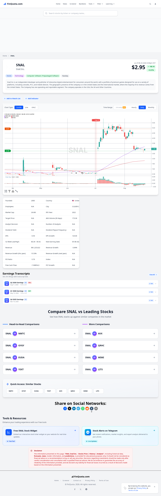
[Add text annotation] (9, 191)
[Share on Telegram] (78, 408)
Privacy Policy (90, 480)
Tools (90, 4)
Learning (109, 4)
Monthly (151, 107)
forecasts (37, 456)
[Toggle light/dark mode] (150, 4)
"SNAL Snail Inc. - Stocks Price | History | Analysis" (84, 454)
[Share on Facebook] (65, 408)
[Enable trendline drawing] (16, 191)
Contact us (77, 480)
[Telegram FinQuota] (86, 489)
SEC (152, 283)
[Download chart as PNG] (13, 191)
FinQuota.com (82, 476)
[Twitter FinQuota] (80, 489)
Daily (142, 107)
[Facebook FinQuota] (75, 489)
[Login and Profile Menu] (155, 4)
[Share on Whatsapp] (83, 408)
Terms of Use (104, 480)
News (65, 4)
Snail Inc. (20, 69)
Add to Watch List (13, 98)
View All (152, 275)
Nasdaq (65, 76)
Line (26, 107)
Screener (73, 4)
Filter (99, 4)
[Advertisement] (80, 35)
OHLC (34, 107)
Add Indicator (33, 98)
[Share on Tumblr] (91, 408)
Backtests (82, 4)
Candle (18, 107)
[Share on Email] (96, 408)
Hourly (134, 107)
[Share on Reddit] (87, 408)
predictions (69, 456)
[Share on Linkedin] (74, 408)
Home (58, 4)
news (44, 456)
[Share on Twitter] (69, 408)
